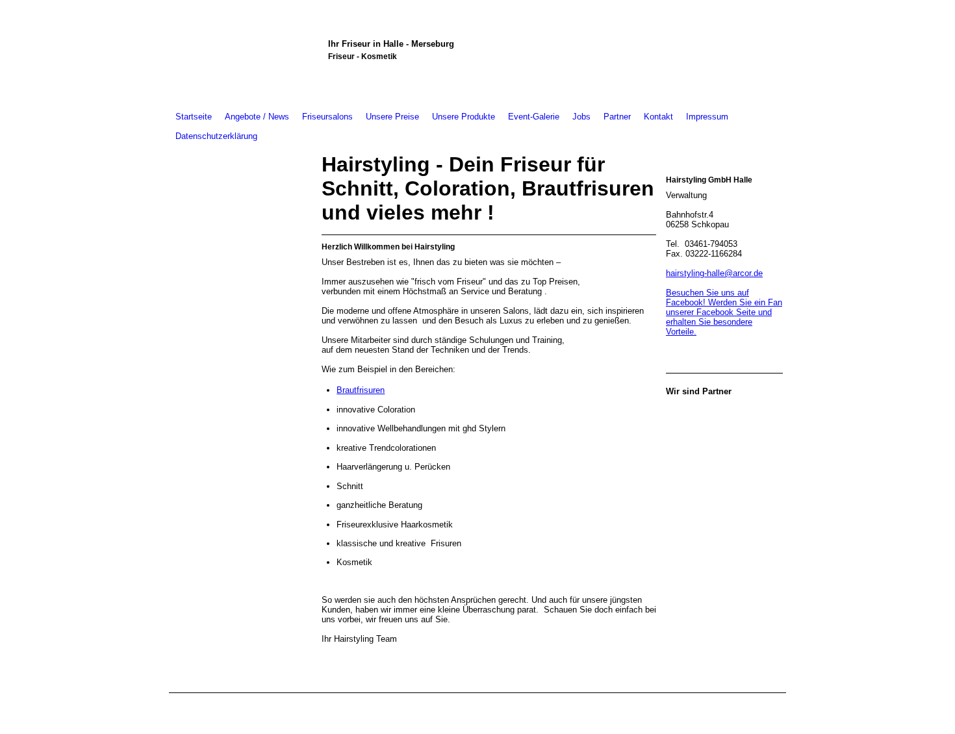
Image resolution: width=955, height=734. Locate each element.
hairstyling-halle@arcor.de (714, 273)
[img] (242, 53)
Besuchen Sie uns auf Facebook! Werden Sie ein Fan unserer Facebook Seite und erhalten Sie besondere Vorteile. (724, 312)
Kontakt (658, 116)
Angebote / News (257, 116)
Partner (617, 116)
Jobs (581, 116)
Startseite (193, 116)
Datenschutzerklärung (216, 136)
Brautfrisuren (361, 390)
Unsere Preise (392, 116)
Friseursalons (327, 116)
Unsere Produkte (463, 116)
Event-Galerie (533, 116)
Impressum (707, 116)
